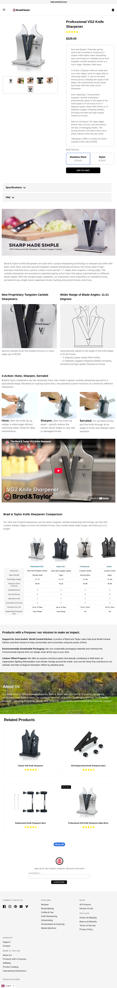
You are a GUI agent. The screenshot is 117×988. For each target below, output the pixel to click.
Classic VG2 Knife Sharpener (30, 766)
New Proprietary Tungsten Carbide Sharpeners (25, 297)
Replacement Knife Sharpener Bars (30, 823)
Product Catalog (10, 967)
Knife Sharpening (49, 916)
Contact (6, 946)
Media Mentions (48, 928)
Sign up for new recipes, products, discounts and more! (59, 868)
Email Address (34, 873)
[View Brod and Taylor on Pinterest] (15, 906)
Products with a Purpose (14, 959)
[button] (72, 32)
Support (7, 942)
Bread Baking (47, 908)
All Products (85, 904)
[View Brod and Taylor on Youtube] (21, 906)
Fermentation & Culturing (52, 924)
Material (73, 149)
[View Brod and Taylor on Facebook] (4, 906)
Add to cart (83, 170)
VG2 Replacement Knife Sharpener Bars (88, 766)
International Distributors (14, 971)
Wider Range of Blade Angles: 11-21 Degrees (84, 297)
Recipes (45, 904)
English (8, 986)
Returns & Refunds (88, 921)
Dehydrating (47, 920)
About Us (7, 955)
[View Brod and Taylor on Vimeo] (26, 906)
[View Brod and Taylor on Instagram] (9, 906)
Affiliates (7, 963)
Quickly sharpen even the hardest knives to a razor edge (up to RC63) (28, 352)
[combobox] (8, 986)
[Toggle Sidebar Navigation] (4, 10)
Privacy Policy (86, 929)
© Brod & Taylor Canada (11, 979)
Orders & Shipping (88, 917)
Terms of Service (88, 925)
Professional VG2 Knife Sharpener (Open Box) (88, 823)
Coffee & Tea (47, 912)
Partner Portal (86, 908)
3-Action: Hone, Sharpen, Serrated (25, 375)
